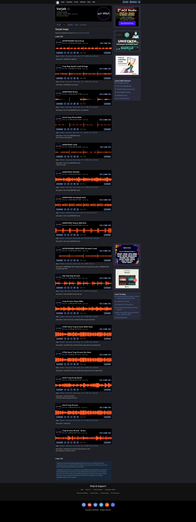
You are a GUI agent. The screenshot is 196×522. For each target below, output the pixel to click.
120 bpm (62, 81)
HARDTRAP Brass (70, 92)
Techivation (125, 83)
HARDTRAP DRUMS (70, 172)
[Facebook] (84, 505)
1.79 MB (85, 291)
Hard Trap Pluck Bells (72, 117)
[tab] (58, 24)
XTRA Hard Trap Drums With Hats (77, 326)
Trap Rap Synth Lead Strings (75, 66)
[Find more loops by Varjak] (65, 53)
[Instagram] (113, 505)
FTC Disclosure (115, 493)
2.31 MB (86, 393)
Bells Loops (76, 132)
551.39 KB (90, 213)
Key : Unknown (94, 56)
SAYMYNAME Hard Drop (73, 41)
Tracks (76, 2)
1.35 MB (86, 81)
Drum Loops (76, 187)
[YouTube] (89, 505)
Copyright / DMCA (110, 489)
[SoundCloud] (107, 505)
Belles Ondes (126, 92)
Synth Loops (76, 56)
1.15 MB (86, 107)
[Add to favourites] (71, 53)
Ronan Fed (124, 95)
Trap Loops (69, 56)
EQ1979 (119, 92)
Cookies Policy (104, 493)
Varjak (65, 43)
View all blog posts (122, 317)
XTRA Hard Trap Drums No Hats (76, 352)
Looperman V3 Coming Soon (125, 304)
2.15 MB (86, 187)
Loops (62, 2)
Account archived (63, 16)
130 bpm (62, 342)
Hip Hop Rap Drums (71, 275)
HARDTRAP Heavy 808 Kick (74, 223)
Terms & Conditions (82, 493)
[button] (139, 2)
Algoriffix (128, 86)
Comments (83, 25)
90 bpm (61, 291)
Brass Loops (76, 107)
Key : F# (92, 264)
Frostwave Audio (130, 89)
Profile (59, 25)
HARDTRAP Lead (69, 144)
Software (83, 2)
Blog (89, 2)
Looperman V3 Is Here (123, 301)
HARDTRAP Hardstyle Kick (74, 197)
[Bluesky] (95, 505)
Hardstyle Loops (70, 213)
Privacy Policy (94, 493)
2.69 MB (86, 316)
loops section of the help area (97, 472)
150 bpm (62, 56)
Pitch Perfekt (120, 86)
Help (93, 2)
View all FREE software (123, 98)
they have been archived (82, 33)
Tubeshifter (120, 89)
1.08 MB (86, 56)
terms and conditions (94, 465)
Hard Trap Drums (70, 405)
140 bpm (62, 107)
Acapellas (69, 2)
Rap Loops (68, 291)
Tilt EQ (118, 83)
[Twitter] (101, 505)
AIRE (118, 95)
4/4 (82, 56)
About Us (88, 489)
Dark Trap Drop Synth (72, 377)
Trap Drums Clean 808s (72, 301)
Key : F (95, 213)
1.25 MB (86, 342)
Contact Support (98, 489)
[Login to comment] (74, 53)
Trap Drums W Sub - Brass (74, 430)
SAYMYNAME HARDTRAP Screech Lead (79, 248)
